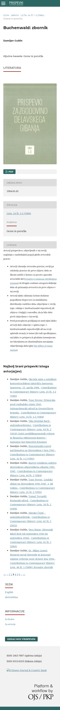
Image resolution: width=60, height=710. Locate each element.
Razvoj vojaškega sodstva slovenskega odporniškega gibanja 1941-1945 (33, 467)
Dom (6, 15)
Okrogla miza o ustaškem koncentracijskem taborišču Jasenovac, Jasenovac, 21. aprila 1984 (33, 383)
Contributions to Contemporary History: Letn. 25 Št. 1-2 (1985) (33, 391)
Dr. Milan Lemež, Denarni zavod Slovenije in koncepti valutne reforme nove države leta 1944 (32, 554)
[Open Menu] (3, 3)
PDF (10, 171)
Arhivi (15, 15)
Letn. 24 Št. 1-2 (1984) (32, 15)
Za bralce (9, 619)
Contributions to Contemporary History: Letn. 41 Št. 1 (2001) (30, 542)
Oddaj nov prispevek (21, 639)
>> (24, 574)
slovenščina (11, 597)
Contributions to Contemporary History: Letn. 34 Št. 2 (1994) (30, 504)
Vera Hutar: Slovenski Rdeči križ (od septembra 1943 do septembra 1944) (31, 534)
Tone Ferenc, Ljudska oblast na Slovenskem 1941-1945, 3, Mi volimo (31, 484)
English (9, 592)
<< (4, 574)
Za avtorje (10, 624)
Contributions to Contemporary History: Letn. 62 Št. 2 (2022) (30, 521)
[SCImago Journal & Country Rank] (27, 670)
